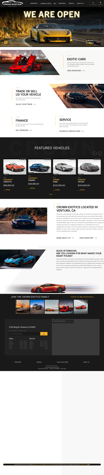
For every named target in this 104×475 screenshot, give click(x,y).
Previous (89, 42)
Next (97, 42)
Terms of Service (39, 464)
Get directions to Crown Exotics (17, 330)
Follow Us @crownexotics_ (82, 297)
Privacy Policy (48, 464)
